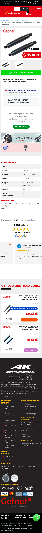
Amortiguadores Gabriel (10, 407)
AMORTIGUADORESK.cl (9, 526)
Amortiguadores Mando (10, 436)
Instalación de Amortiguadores (30, 410)
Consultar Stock (30, 350)
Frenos (7, 459)
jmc (17, 20)
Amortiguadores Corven (10, 412)
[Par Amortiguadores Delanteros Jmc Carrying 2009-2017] (8, 309)
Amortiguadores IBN (10, 431)
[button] (30, 13)
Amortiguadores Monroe (10, 417)
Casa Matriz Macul (36, 3)
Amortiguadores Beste (10, 446)
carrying (25, 20)
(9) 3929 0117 (15, 13)
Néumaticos (9, 456)
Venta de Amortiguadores (30, 405)
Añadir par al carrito (29, 320)
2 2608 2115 (24, 446)
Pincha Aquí (20, 126)
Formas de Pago (30, 414)
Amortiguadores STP (10, 427)
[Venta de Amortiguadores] (3, 9)
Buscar (25, 8)
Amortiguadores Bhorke (10, 441)
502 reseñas (25, 232)
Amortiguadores (7, 20)
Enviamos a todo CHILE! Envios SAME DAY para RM (15, 3)
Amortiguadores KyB (10, 422)
